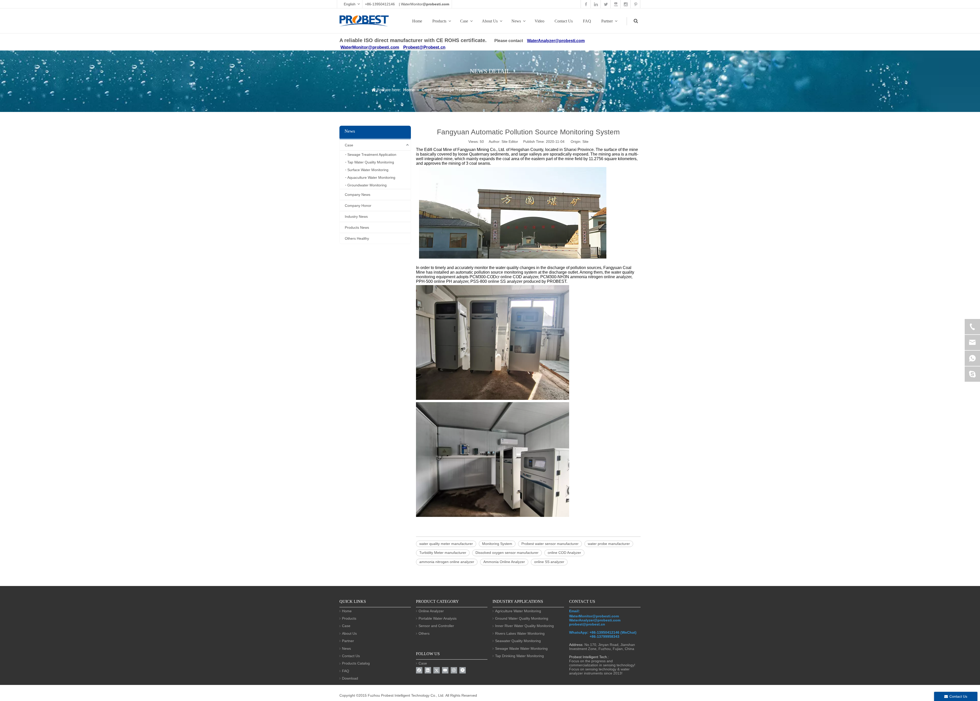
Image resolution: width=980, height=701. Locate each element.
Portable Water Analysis (438, 618)
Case (464, 21)
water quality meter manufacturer (446, 544)
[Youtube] (445, 670)
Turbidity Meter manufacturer (442, 553)
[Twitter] (436, 670)
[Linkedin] (428, 670)
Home (417, 21)
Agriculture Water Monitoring (518, 611)
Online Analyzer (431, 611)
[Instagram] (454, 670)
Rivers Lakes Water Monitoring (520, 633)
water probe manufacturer (609, 544)
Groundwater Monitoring (367, 185)
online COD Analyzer (564, 553)
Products (439, 21)
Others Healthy (357, 238)
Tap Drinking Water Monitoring (519, 656)
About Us (490, 21)
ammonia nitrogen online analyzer (446, 562)
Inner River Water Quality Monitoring (524, 626)
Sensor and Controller (436, 626)
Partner (607, 21)
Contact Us (564, 21)
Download (350, 678)
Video (539, 21)
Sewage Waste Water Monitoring (521, 648)
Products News (357, 227)
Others (424, 633)
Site (585, 141)
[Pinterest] (462, 670)
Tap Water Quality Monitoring (370, 162)
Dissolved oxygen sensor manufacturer (506, 553)
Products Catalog (356, 663)
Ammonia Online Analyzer (504, 562)
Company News (357, 195)
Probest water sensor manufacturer (550, 544)
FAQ (587, 21)
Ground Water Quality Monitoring (521, 618)
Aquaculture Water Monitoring (371, 177)
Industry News (356, 216)
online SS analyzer (549, 562)
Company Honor (358, 205)
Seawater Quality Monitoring (518, 641)
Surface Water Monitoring (367, 170)
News (516, 21)
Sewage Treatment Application (371, 154)
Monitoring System (497, 544)
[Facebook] (419, 670)
